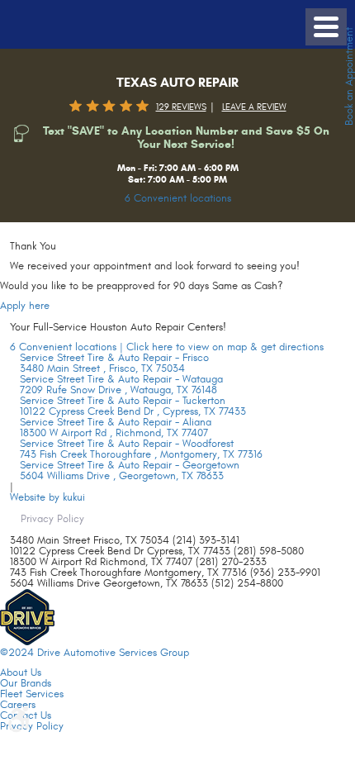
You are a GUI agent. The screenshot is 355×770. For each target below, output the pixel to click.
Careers (18, 704)
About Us (20, 672)
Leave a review (254, 107)
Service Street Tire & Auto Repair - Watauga (121, 379)
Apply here (25, 305)
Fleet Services (32, 694)
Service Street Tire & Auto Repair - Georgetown (129, 465)
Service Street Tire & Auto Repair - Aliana (115, 422)
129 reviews (181, 107)
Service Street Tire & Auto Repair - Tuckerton (122, 400)
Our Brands (25, 683)
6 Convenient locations (178, 198)
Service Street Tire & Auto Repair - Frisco (114, 357)
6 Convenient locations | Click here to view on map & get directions (167, 347)
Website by (47, 497)
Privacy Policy (52, 519)
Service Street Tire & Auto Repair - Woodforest (127, 443)
